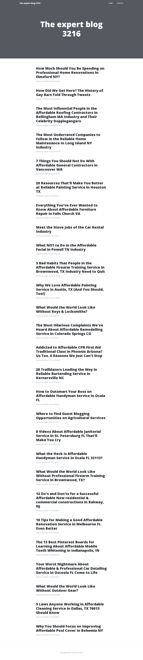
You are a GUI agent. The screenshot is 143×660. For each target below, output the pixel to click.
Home (111, 3)
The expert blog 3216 (29, 3)
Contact (120, 3)
